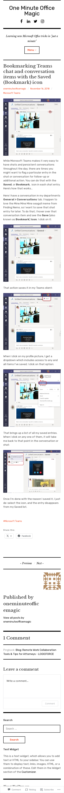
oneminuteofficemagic (14, 88)
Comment (50, 703)
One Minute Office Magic (32, 11)
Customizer (29, 771)
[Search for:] (31, 728)
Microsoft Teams (11, 93)
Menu (30, 50)
